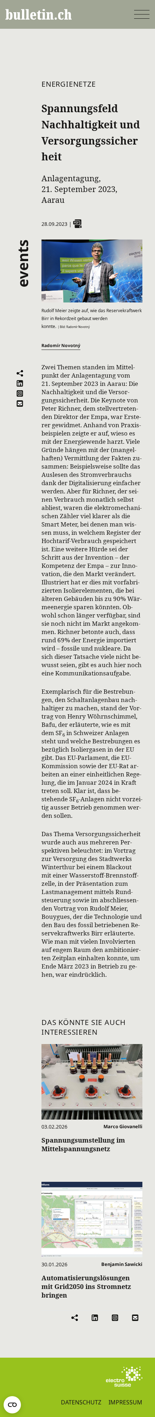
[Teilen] (20, 373)
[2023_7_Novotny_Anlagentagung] (77, 223)
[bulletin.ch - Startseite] (38, 14)
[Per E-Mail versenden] (20, 403)
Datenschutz (81, 1402)
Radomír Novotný (60, 345)
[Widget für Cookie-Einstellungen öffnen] (12, 1404)
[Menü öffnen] (142, 14)
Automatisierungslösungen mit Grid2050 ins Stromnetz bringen (86, 1286)
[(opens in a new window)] (124, 1377)
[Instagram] (20, 393)
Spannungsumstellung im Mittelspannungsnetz (83, 1144)
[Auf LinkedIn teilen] (20, 383)
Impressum (125, 1402)
